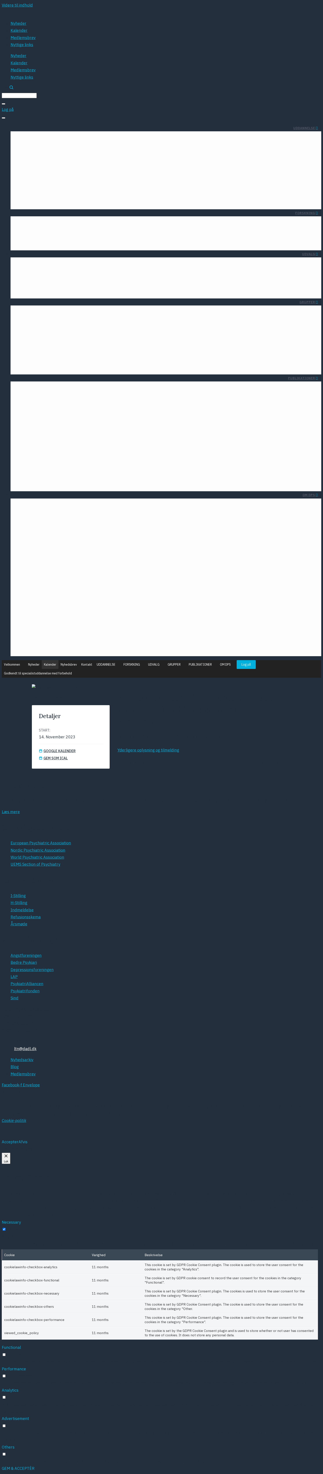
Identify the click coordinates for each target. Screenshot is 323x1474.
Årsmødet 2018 (92, 606)
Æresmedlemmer (98, 505)
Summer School (64, 138)
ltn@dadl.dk (25, 1048)
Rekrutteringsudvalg (161, 272)
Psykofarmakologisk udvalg (100, 288)
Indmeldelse (63, 505)
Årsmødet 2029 (48, 558)
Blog (40, 513)
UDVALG (308, 254)
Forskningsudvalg (109, 280)
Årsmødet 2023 (92, 566)
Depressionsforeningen (121, 449)
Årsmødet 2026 (92, 542)
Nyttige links (22, 44)
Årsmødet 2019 (92, 598)
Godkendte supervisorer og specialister (134, 191)
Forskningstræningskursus (122, 223)
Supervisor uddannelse (149, 183)
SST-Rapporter (86, 404)
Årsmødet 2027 (48, 542)
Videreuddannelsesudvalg (156, 280)
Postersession (94, 638)
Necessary (16, 1229)
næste (273, 763)
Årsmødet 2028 (48, 550)
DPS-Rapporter (52, 388)
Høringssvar (89, 396)
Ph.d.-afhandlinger (41, 240)
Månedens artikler (74, 223)
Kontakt (86, 665)
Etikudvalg (115, 264)
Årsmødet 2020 (92, 590)
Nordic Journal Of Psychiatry (50, 433)
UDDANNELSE (304, 128)
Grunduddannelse (153, 167)
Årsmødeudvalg (165, 288)
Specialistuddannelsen (149, 175)
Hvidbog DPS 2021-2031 (215, 580)
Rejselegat (33, 138)
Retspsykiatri (90, 348)
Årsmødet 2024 (92, 558)
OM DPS (309, 495)
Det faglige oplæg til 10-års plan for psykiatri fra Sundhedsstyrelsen (175, 572)
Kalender (19, 30)
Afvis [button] (22, 1141)
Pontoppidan (95, 630)
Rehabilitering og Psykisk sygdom (72, 356)
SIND (138, 481)
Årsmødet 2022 (92, 574)
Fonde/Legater (37, 223)
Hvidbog (92, 388)
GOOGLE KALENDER (60, 751)
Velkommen (12, 665)
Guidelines (56, 404)
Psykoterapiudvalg (163, 264)
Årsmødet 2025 (92, 550)
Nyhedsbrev (69, 665)
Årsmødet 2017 (92, 614)
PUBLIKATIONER (301, 378)
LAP (139, 457)
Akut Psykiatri (90, 324)
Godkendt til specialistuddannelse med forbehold (38, 673)
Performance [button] (14, 1368)
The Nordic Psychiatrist (54, 441)
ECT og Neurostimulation (46, 280)
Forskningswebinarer (84, 240)
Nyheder (18, 23)
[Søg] (3, 104)
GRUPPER (307, 302)
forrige (137, 763)
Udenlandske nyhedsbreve (131, 388)
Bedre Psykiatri (129, 441)
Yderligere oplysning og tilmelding (148, 750)
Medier (231, 595)
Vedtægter (65, 513)
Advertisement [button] (15, 1418)
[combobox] (19, 95)
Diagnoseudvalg (54, 264)
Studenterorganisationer (107, 138)
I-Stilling (206, 175)
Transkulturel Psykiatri (82, 332)
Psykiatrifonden (128, 473)
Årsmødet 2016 (92, 622)
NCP (103, 646)
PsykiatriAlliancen (127, 465)
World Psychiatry (60, 449)
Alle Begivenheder (51, 697)
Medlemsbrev (23, 37)
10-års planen (225, 557)
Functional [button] (11, 1347)
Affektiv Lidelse (137, 324)
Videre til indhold (17, 5)
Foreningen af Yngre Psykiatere (52, 167)
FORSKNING (305, 213)
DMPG (88, 433)
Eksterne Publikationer (45, 396)
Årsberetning (143, 396)
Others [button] (8, 1447)
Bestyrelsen (35, 505)
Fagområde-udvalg (108, 272)
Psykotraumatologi (85, 340)
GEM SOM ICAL (56, 758)
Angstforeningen (127, 433)
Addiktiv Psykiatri (135, 332)
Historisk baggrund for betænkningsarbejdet (129, 199)
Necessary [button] (11, 1222)
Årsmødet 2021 (92, 582)
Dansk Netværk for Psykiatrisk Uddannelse (63, 364)
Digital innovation (53, 272)
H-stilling (205, 183)
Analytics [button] (10, 1390)
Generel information (195, 167)
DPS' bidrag (227, 549)
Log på (246, 665)
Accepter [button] (10, 1141)
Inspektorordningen (195, 191)
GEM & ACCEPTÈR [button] (18, 1468)
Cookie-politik (14, 1120)
